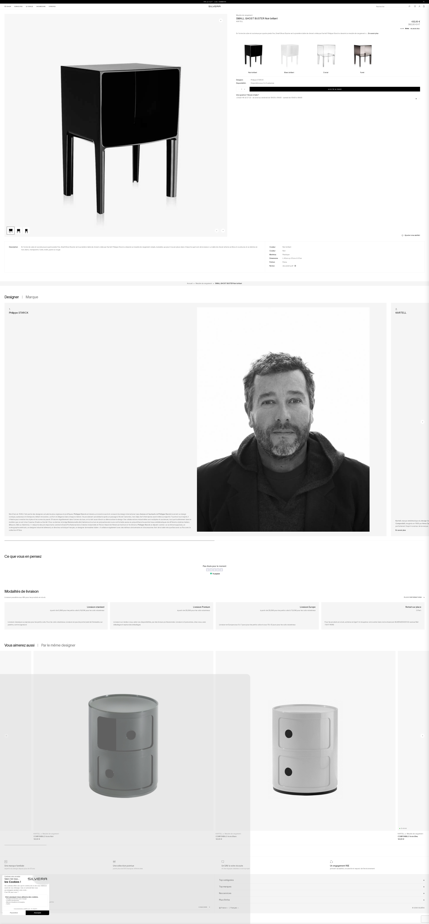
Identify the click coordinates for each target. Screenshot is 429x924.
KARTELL (239, 21)
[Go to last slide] (6, 736)
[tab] (419, 98)
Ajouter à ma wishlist (412, 235)
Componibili (400, 523)
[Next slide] (223, 231)
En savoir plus (415, 28)
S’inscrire (203, 907)
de (163, 514)
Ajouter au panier (335, 89)
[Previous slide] (217, 231)
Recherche (380, 6)
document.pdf (288, 266)
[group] (11, 230)
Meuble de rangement (51, 834)
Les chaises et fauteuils (146, 514)
